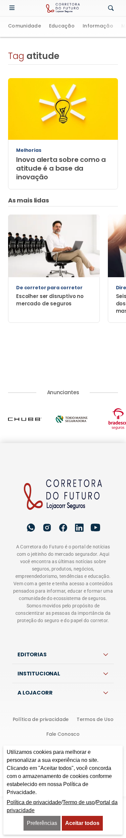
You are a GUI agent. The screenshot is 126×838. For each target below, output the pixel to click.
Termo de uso (78, 802)
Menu (13, 8)
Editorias (32, 654)
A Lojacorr (34, 693)
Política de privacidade (41, 719)
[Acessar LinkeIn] (79, 527)
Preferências (42, 823)
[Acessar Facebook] (63, 527)
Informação (98, 26)
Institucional (38, 673)
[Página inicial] (63, 495)
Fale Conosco (63, 734)
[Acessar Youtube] (95, 527)
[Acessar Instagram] (47, 527)
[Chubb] (31, 419)
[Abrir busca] (111, 8)
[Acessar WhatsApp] (31, 527)
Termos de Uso (95, 719)
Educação (62, 26)
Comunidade (24, 26)
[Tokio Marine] (78, 419)
